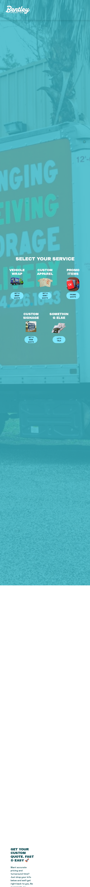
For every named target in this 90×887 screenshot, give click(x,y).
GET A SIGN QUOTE (31, 339)
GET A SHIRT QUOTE (45, 295)
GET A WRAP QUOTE (17, 295)
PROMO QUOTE (73, 295)
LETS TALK (59, 339)
